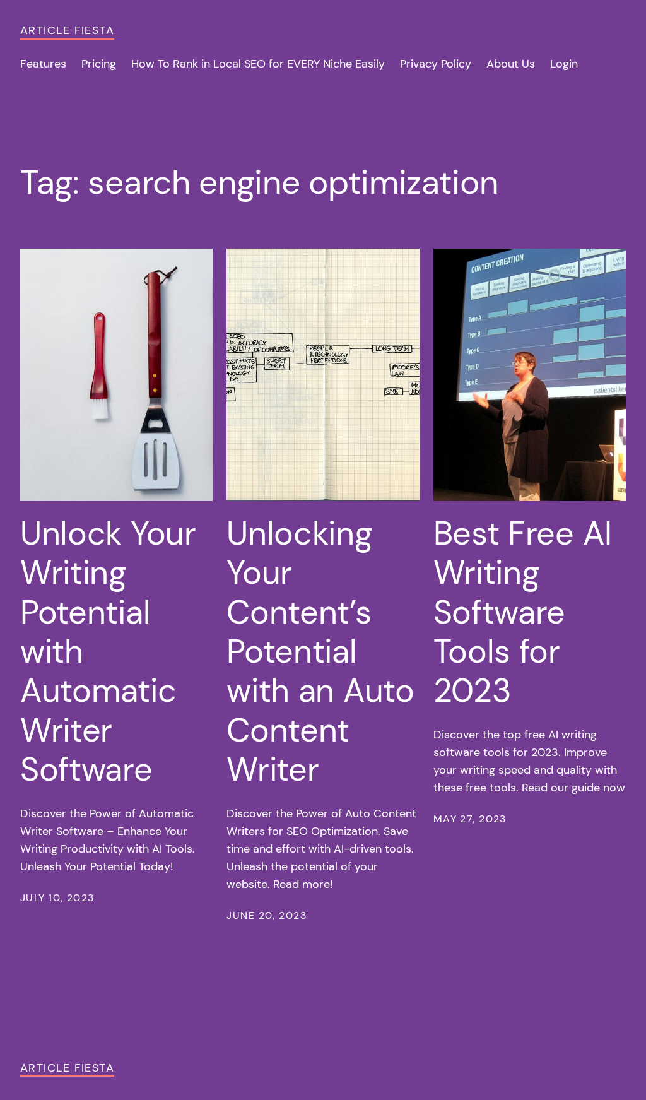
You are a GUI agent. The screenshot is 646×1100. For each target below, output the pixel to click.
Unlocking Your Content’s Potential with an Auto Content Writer (320, 652)
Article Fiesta (67, 30)
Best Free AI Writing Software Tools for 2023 (522, 612)
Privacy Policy (435, 64)
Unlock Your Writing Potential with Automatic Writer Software (108, 652)
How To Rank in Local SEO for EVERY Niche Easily (258, 64)
